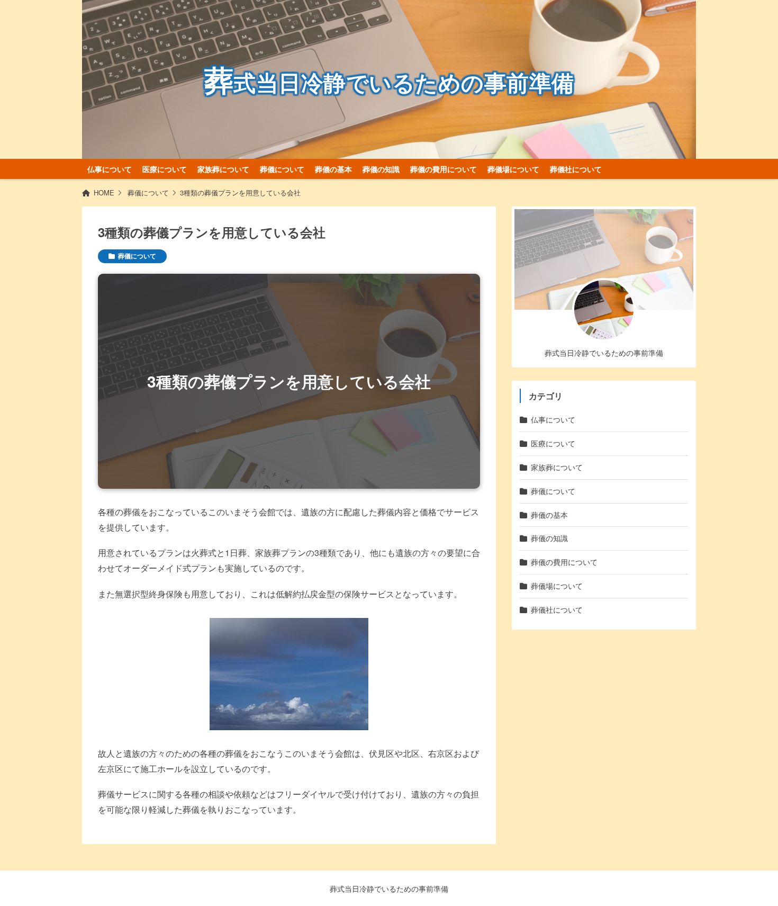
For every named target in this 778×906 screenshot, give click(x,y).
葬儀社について (576, 169)
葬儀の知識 (381, 169)
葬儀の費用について (443, 169)
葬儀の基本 (333, 169)
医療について (164, 169)
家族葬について (223, 169)
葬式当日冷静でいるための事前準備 (389, 888)
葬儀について (282, 169)
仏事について (109, 169)
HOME (104, 192)
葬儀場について (513, 169)
